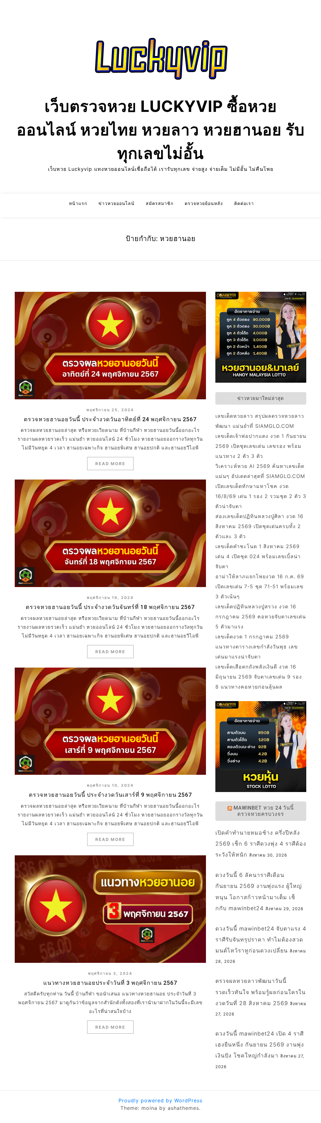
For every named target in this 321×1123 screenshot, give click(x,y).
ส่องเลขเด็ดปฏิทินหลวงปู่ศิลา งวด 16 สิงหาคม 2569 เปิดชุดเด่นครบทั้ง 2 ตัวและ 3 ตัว (259, 526)
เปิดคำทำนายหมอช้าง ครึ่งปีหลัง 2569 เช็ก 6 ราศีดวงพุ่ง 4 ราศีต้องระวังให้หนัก (260, 843)
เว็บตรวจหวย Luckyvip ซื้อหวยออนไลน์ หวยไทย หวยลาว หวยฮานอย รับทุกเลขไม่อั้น (161, 130)
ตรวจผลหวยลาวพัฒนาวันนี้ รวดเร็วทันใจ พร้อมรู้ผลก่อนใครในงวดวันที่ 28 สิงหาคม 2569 (260, 992)
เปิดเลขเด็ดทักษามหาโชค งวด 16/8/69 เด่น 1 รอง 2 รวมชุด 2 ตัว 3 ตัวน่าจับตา (260, 496)
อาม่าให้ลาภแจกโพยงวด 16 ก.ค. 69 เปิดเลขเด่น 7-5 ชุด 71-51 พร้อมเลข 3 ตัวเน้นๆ (259, 586)
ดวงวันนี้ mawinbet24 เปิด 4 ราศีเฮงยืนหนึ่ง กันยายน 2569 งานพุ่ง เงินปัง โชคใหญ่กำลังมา (259, 1044)
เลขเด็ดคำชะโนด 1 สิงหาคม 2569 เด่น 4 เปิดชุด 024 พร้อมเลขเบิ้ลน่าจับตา (258, 556)
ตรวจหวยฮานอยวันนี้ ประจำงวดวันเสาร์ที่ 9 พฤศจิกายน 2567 (110, 794)
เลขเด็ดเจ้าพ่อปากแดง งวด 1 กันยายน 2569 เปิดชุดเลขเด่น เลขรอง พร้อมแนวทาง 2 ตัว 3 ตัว (260, 446)
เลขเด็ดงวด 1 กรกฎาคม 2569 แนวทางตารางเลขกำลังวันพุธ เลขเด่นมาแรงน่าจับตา (256, 646)
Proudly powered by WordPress (160, 1100)
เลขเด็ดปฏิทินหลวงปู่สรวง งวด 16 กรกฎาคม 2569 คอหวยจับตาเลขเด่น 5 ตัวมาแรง (260, 616)
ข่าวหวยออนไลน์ (116, 203)
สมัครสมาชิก (159, 203)
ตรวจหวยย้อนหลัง (204, 203)
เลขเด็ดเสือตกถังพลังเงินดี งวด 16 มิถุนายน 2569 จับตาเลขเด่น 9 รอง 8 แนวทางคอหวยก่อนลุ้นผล (258, 677)
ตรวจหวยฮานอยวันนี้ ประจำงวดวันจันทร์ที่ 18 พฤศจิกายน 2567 (110, 607)
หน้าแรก (78, 203)
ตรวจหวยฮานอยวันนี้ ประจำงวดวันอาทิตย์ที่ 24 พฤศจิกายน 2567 (110, 419)
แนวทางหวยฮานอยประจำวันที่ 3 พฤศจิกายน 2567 (110, 982)
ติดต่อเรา (244, 203)
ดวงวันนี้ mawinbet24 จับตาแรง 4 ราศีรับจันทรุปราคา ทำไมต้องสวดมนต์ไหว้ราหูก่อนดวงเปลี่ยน (260, 939)
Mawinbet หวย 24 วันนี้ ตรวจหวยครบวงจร (264, 811)
